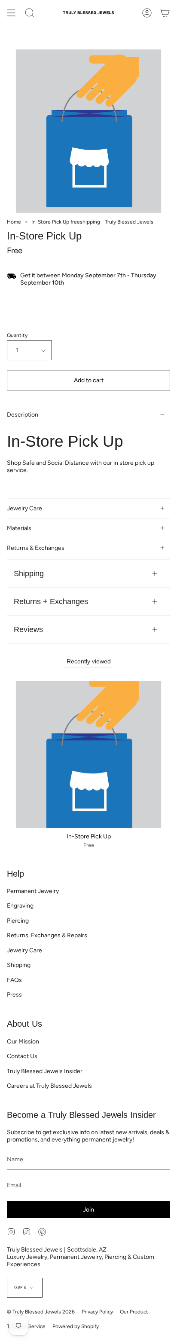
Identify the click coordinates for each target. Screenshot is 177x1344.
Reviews (28, 629)
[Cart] (165, 13)
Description (22, 414)
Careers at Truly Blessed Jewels (49, 1085)
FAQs (14, 980)
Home (14, 222)
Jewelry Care (24, 508)
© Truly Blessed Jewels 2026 (41, 1312)
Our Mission (23, 1041)
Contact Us (22, 1056)
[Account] (147, 13)
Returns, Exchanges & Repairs (47, 935)
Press (14, 994)
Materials (19, 528)
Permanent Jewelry (33, 891)
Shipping (29, 573)
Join (88, 1209)
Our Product (134, 1312)
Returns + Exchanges (51, 601)
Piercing (18, 920)
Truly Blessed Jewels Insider (44, 1071)
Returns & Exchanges (35, 548)
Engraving (20, 905)
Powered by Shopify (75, 1326)
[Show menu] (11, 13)
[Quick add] (16, 818)
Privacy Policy (97, 1312)
